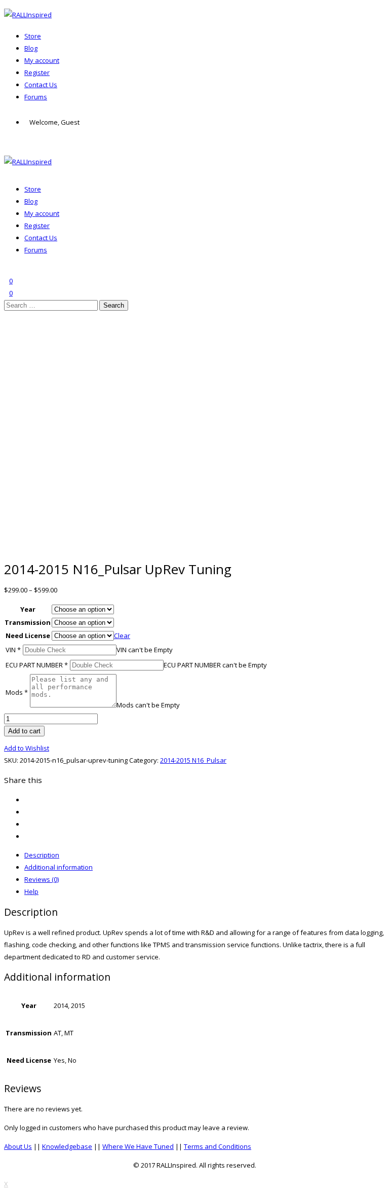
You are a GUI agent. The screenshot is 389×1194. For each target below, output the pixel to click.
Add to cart (24, 731)
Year (27, 609)
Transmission (28, 622)
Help (31, 891)
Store (32, 36)
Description (41, 855)
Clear (122, 635)
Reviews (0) (41, 879)
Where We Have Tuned (138, 1146)
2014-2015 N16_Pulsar (193, 760)
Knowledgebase (67, 1146)
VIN (13, 649)
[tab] (204, 855)
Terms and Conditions (217, 1146)
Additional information (58, 867)
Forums (35, 96)
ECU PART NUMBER (37, 664)
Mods (17, 692)
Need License (28, 635)
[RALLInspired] (28, 14)
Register (37, 72)
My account (41, 60)
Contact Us (40, 84)
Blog (30, 48)
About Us (18, 1146)
